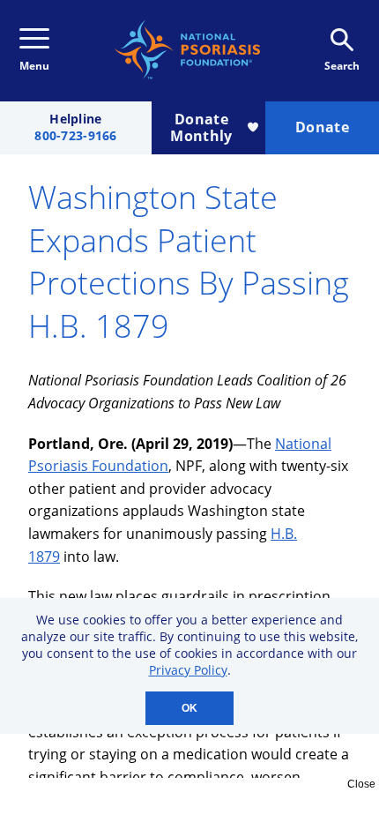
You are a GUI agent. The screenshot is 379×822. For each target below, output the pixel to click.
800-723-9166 (75, 136)
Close (361, 784)
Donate (322, 127)
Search (342, 65)
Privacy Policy (188, 669)
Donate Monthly (201, 127)
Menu (34, 65)
